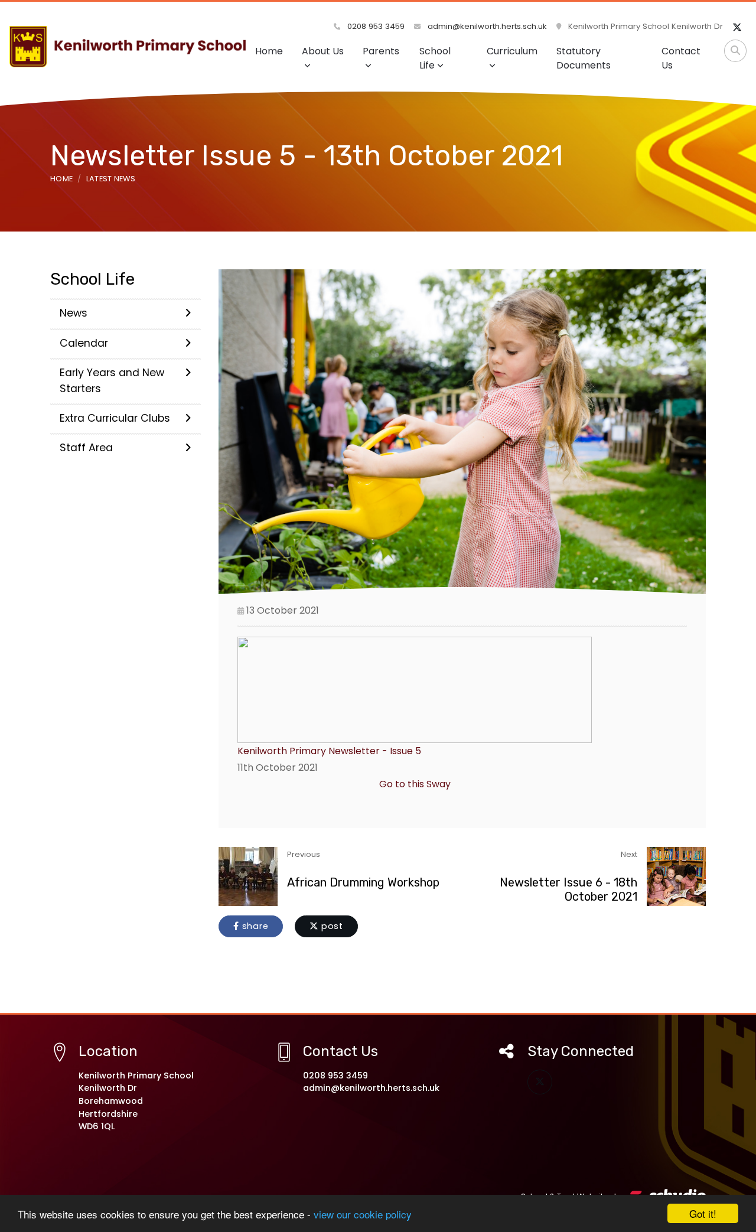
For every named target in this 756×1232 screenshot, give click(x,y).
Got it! (702, 1213)
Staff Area (86, 448)
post (330, 926)
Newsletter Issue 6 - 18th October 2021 (568, 889)
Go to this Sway (415, 784)
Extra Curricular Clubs (115, 418)
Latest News (111, 179)
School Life (435, 58)
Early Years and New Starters (112, 380)
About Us (323, 51)
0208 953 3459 (375, 26)
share (254, 926)
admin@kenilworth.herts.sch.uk (486, 26)
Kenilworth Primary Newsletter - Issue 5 (329, 751)
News (73, 313)
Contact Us (681, 58)
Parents (381, 51)
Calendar (84, 343)
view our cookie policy (363, 1214)
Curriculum (512, 51)
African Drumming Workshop (363, 882)
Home (269, 51)
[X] (737, 28)
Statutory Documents (583, 58)
